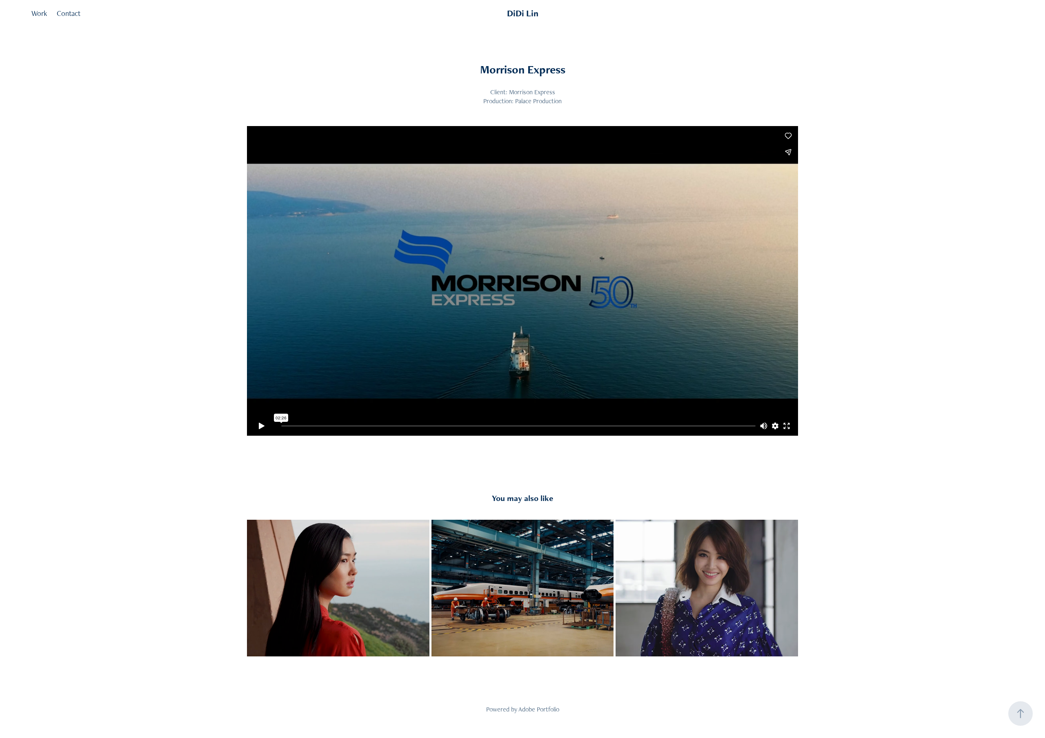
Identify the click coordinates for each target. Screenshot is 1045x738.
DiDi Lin (522, 13)
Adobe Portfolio (538, 709)
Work (39, 13)
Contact (68, 13)
